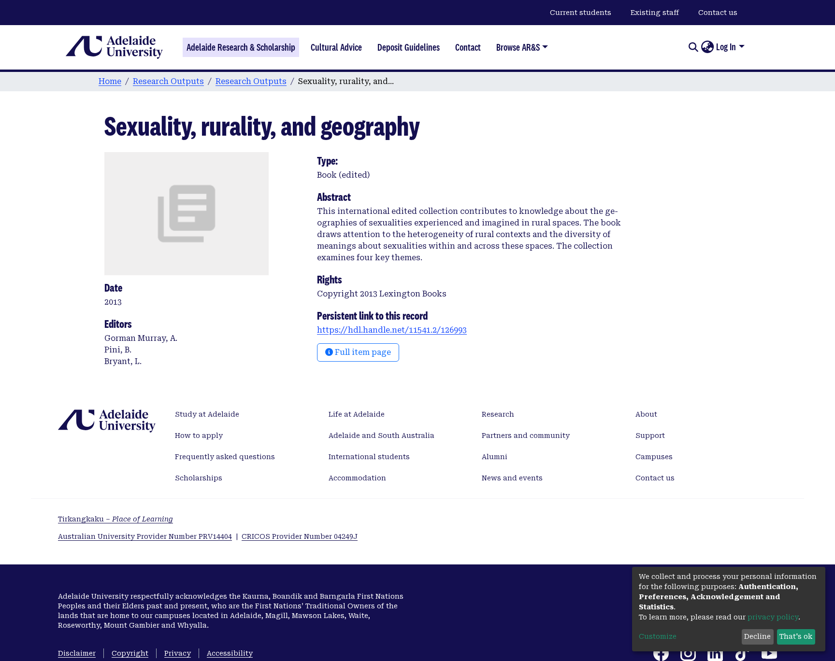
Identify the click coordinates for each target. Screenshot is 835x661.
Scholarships (198, 478)
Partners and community (526, 435)
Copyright (130, 653)
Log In (726, 47)
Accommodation (357, 478)
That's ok (795, 636)
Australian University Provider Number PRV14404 (145, 536)
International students (369, 457)
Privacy (177, 653)
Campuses (654, 457)
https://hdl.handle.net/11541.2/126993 (392, 330)
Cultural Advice (336, 47)
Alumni (494, 457)
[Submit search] (693, 47)
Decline (757, 636)
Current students (580, 12)
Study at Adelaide (207, 414)
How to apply (199, 435)
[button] (707, 47)
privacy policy (773, 617)
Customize (658, 636)
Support (650, 435)
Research (498, 414)
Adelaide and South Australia (381, 435)
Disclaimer (77, 653)
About (646, 414)
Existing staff (655, 12)
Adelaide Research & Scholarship (241, 47)
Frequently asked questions (225, 457)
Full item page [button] (362, 352)
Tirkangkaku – (115, 519)
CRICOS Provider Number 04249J (300, 536)
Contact (468, 47)
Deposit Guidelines (408, 47)
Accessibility (230, 653)
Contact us (717, 12)
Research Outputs (168, 81)
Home (110, 81)
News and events (512, 478)
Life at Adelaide (357, 414)
